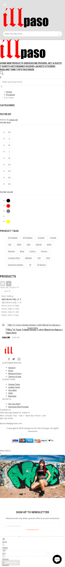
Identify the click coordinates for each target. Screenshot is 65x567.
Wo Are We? (14, 403)
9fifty (19, 244)
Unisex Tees (14, 384)
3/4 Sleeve (13, 237)
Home (3, 63)
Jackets (40, 66)
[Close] (61, 459)
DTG (48, 258)
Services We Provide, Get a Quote (43, 63)
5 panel (41, 237)
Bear (22, 251)
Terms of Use (14, 376)
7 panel (53, 237)
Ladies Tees (14, 387)
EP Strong (41, 264)
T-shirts (5, 66)
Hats (13, 66)
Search (11, 367)
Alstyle (39, 244)
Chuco (44, 251)
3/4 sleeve (27, 237)
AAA (28, 244)
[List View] (8, 283)
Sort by (7, 291)
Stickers (50, 66)
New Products (15, 63)
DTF (39, 258)
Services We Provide (18, 406)
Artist (49, 244)
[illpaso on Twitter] (13, 359)
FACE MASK (28, 69)
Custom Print (14, 258)
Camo (32, 251)
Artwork (11, 251)
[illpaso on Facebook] (9, 359)
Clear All (13, 119)
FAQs (10, 370)
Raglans (5, 69)
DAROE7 (28, 258)
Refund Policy (14, 373)
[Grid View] (2, 283)
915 (9, 244)
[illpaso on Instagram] (19, 359)
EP (30, 264)
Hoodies (30, 66)
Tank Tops (16, 69)
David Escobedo (15, 264)
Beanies (20, 66)
